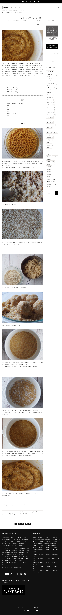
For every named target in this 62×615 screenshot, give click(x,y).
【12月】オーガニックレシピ (52, 88)
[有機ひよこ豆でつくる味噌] (22, 31)
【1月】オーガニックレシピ (52, 75)
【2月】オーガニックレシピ (52, 79)
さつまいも (51, 107)
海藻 (54, 156)
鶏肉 (49, 186)
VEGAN (50, 71)
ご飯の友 (50, 105)
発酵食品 (27, 514)
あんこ (50, 92)
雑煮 (49, 184)
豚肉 (49, 174)
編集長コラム (51, 164)
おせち (50, 95)
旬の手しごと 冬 (28, 512)
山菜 (49, 147)
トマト (50, 122)
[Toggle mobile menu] (59, 7)
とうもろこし (51, 115)
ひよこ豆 (18, 514)
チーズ (50, 120)
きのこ (50, 100)
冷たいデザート (52, 130)
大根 (49, 140)
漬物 (49, 159)
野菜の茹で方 (51, 181)
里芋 (49, 176)
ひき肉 (50, 117)
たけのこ (50, 112)
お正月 (50, 97)
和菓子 (50, 137)
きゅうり (50, 102)
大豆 (49, 142)
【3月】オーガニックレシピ (52, 84)
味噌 (23, 514)
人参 (49, 127)
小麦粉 (50, 145)
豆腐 (49, 171)
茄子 (49, 169)
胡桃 (49, 166)
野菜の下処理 (51, 179)
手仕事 (21, 512)
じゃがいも (51, 110)
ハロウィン (51, 125)
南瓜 (49, 132)
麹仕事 (9, 514)
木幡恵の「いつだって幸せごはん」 (52, 152)
